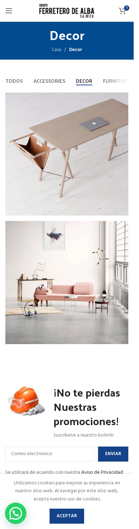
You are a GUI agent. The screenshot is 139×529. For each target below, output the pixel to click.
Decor (75, 50)
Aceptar (67, 516)
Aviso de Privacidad (102, 472)
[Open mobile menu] (9, 11)
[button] (15, 513)
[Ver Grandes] (122, 98)
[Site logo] (67, 11)
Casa (56, 50)
